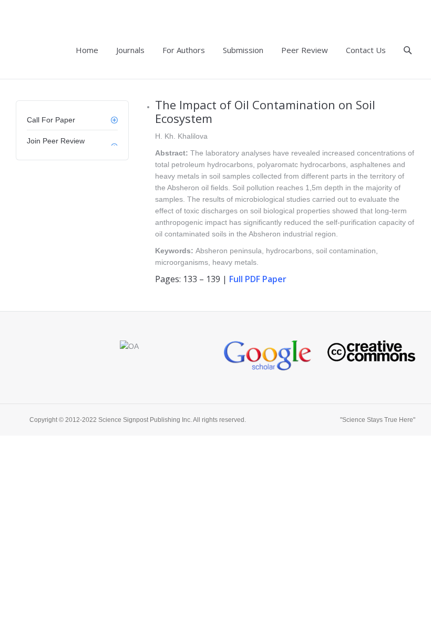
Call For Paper (51, 120)
